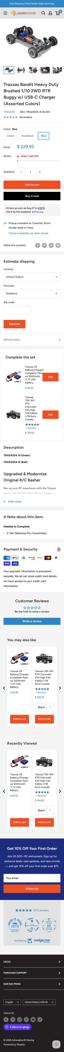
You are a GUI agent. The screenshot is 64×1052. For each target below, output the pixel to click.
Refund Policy (12, 339)
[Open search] (43, 13)
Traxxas (9, 111)
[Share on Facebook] (37, 245)
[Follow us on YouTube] (33, 1019)
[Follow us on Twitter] (12, 1019)
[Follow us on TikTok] (39, 1019)
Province (9, 285)
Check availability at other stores (28, 233)
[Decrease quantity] (21, 171)
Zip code (9, 302)
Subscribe (32, 888)
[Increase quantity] (40, 171)
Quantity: (9, 171)
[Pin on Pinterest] (44, 245)
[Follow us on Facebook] (6, 1019)
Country (8, 269)
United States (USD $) (36, 1002)
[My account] (50, 13)
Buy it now (32, 196)
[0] (57, 13)
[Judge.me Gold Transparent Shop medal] (32, 925)
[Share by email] (57, 245)
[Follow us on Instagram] (19, 1019)
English (9, 1002)
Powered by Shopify (14, 1044)
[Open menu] (5, 13)
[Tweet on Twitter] (51, 245)
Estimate (14, 324)
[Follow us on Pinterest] (26, 1019)
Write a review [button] (32, 621)
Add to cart (32, 184)
